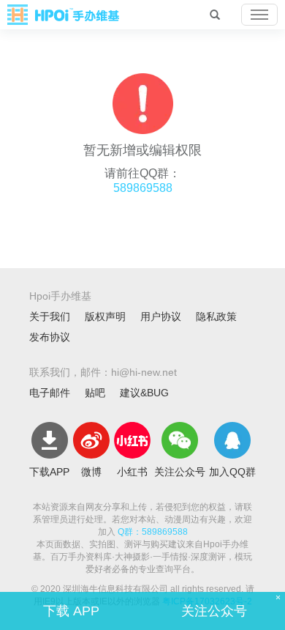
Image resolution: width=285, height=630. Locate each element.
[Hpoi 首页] (63, 14)
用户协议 (160, 316)
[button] (259, 15)
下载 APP (71, 611)
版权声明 (105, 316)
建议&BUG (144, 393)
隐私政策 (216, 316)
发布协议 (49, 337)
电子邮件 (49, 393)
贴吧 (95, 393)
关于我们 (49, 316)
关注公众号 (214, 611)
